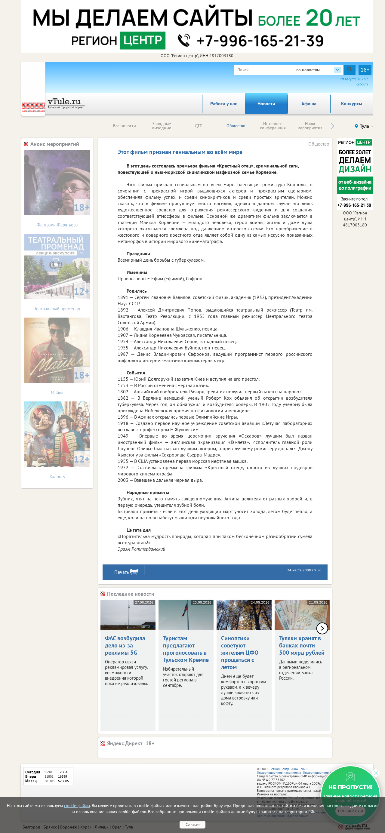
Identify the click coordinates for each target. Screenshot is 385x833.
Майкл (70, 382)
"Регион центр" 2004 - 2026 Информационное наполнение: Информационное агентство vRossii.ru (307, 771)
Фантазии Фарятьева (63, 214)
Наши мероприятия (309, 126)
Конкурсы (351, 103)
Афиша (308, 103)
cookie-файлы (77, 805)
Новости (266, 103)
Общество (235, 125)
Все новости (124, 125)
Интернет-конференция (273, 126)
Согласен (192, 824)
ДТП (198, 125)
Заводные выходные (161, 126)
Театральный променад (62, 298)
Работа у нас (223, 103)
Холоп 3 (69, 466)
